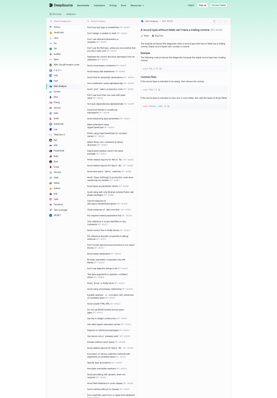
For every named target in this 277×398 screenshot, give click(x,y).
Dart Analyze (151, 21)
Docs (123, 5)
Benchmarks (83, 5)
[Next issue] (225, 21)
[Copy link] (214, 21)
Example (145, 53)
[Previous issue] (220, 21)
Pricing (113, 5)
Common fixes (148, 77)
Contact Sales (219, 5)
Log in (191, 5)
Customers (99, 5)
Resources (136, 5)
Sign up (202, 5)
